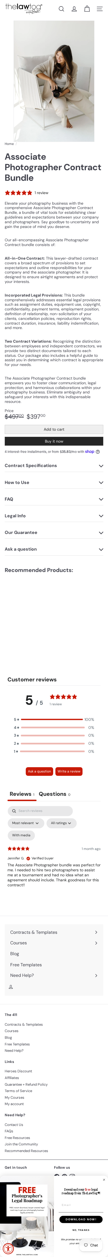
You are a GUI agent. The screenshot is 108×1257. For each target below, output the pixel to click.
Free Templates (17, 1044)
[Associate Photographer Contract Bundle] (39, 614)
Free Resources (17, 1137)
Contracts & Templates (24, 1024)
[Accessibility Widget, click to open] (8, 1248)
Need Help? (14, 1050)
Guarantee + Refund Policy (26, 1084)
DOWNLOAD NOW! (81, 1219)
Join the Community (21, 1144)
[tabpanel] (54, 854)
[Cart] (87, 9)
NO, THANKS (81, 1230)
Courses (12, 1030)
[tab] (55, 794)
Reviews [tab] (22, 793)
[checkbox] (21, 835)
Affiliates (12, 1077)
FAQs (9, 1131)
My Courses (14, 1097)
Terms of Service (18, 1090)
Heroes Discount (18, 1071)
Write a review (69, 771)
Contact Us (14, 1124)
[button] (54, 719)
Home (9, 144)
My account (14, 1104)
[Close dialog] (104, 1180)
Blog (8, 1037)
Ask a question (39, 771)
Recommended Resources (26, 1150)
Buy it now (54, 441)
